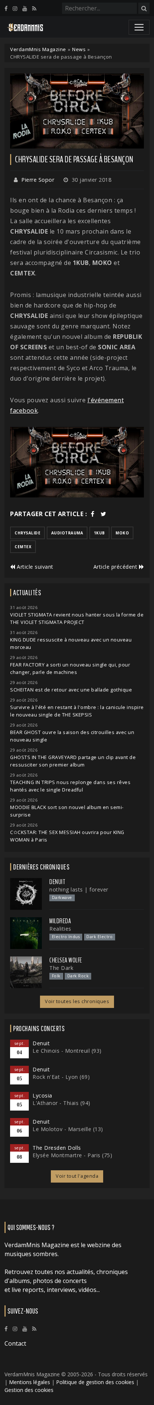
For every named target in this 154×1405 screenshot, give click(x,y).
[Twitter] (104, 514)
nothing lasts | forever (78, 889)
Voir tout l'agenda (77, 1176)
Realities (60, 928)
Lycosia (42, 1095)
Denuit (57, 881)
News (79, 49)
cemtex (23, 546)
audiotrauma (67, 533)
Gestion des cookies (28, 1389)
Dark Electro (99, 936)
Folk (56, 975)
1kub (99, 533)
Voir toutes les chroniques (77, 1001)
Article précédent (116, 566)
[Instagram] (15, 8)
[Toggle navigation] (139, 27)
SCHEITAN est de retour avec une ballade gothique (71, 690)
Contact (15, 1343)
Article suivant (34, 566)
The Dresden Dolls (57, 1147)
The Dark (61, 967)
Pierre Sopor (37, 179)
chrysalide (27, 533)
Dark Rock (78, 975)
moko (122, 533)
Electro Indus (66, 936)
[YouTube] (24, 8)
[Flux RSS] (34, 8)
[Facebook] (5, 8)
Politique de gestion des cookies (95, 1382)
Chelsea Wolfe (65, 960)
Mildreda (60, 921)
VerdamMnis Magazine (38, 49)
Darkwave (62, 897)
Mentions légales (29, 1382)
